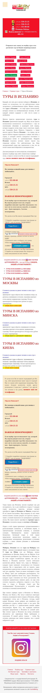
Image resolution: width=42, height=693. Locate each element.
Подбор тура (19, 670)
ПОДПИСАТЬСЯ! (21, 660)
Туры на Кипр (10, 79)
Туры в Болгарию (11, 72)
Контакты (31, 674)
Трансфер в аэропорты (29, 672)
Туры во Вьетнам (25, 68)
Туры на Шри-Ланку (27, 64)
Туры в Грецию (26, 72)
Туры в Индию (10, 68)
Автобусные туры (13, 672)
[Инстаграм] (21, 648)
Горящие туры (14, 91)
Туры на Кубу (22, 61)
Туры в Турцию (10, 57)
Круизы (22, 674)
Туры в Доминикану (26, 82)
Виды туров (14, 674)
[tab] (18, 269)
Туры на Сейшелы (11, 86)
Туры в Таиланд (10, 64)
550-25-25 (25, 22)
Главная (5, 91)
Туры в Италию (10, 82)
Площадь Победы (22, 29)
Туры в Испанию (10, 75)
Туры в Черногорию (25, 79)
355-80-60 (25, 27)
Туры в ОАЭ (9, 61)
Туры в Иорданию (27, 86)
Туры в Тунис (25, 75)
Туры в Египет (25, 57)
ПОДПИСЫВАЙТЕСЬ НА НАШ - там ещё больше (21, 262)
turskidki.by (34, 689)
